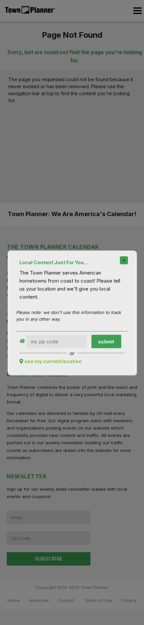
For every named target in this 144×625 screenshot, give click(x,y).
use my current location (53, 361)
